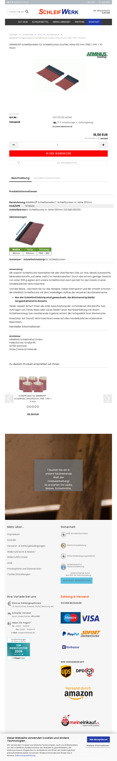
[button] (13, 145)
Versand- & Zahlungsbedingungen (26, 546)
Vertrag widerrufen (76, 580)
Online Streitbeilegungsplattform (81, 556)
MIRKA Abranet (62, 22)
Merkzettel (105, 2)
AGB (9, 563)
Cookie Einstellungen (18, 574)
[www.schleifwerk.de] (58, 11)
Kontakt (94, 22)
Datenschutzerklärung (25, 755)
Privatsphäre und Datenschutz (24, 568)
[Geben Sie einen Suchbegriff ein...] (27, 11)
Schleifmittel (40, 22)
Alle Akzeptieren (98, 739)
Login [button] (92, 2)
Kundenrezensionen (47, 178)
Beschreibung (20, 178)
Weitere (79, 22)
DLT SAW (23, 22)
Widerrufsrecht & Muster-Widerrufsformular (21, 554)
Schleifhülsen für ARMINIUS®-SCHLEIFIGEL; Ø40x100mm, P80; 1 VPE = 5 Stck (32, 398)
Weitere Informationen (97, 745)
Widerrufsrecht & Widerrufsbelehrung (75, 565)
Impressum (13, 534)
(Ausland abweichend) (62, 126)
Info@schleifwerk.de (26, 632)
